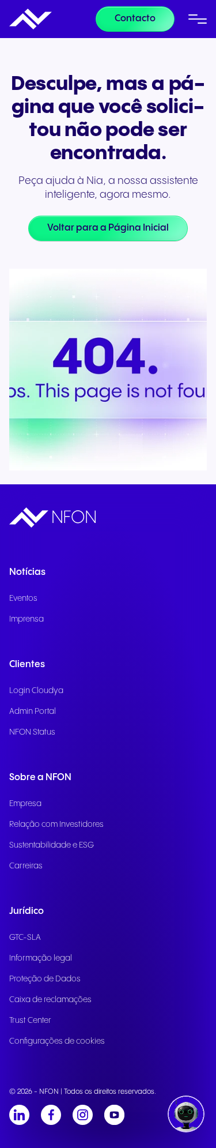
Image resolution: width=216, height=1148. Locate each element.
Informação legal (40, 958)
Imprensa (26, 619)
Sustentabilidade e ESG (51, 845)
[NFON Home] (30, 19)
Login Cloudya (36, 691)
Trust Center (30, 1021)
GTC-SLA (25, 938)
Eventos (23, 598)
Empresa (25, 804)
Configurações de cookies (57, 1041)
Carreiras (26, 866)
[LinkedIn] (19, 1115)
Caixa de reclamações (50, 1000)
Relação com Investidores (56, 824)
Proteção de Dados (45, 979)
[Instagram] (83, 1115)
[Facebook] (51, 1115)
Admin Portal (32, 711)
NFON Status (32, 732)
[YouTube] (114, 1115)
